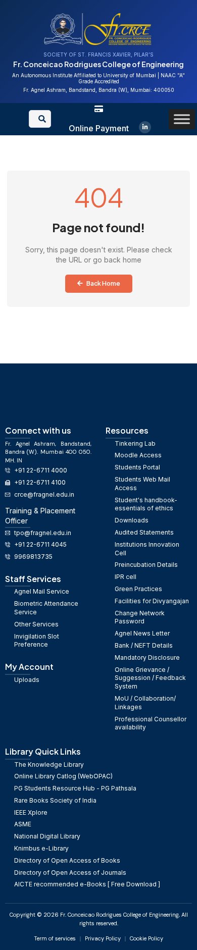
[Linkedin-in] (145, 127)
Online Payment (99, 128)
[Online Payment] (99, 109)
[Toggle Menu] (182, 119)
